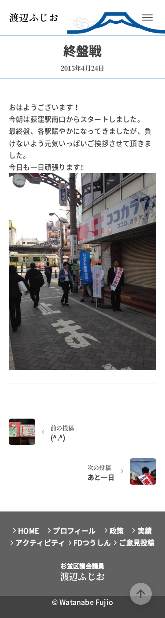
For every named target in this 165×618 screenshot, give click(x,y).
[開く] (147, 18)
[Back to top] (141, 594)
